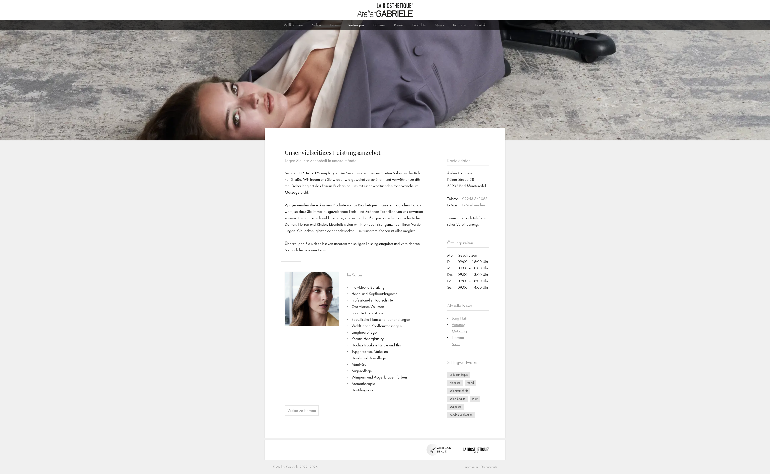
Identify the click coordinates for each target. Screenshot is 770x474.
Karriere (459, 25)
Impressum (471, 467)
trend (470, 383)
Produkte (419, 25)
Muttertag (459, 331)
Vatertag (458, 324)
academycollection (461, 415)
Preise (398, 25)
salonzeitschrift (459, 391)
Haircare (455, 383)
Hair (475, 399)
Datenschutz (489, 467)
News (439, 25)
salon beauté (457, 399)
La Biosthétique (459, 375)
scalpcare (456, 407)
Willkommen (293, 25)
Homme (379, 25)
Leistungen (356, 25)
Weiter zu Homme (302, 410)
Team (334, 25)
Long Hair (459, 318)
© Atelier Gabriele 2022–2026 (295, 467)
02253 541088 (474, 198)
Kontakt (480, 25)
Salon (316, 25)
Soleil (456, 344)
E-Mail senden (473, 205)
